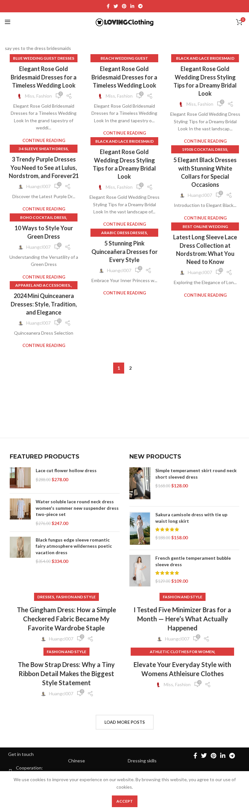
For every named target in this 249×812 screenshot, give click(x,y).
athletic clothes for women (182, 651)
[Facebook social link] (108, 6)
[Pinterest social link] (124, 6)
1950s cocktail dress (204, 149)
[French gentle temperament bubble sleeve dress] (139, 571)
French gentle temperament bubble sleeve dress (193, 561)
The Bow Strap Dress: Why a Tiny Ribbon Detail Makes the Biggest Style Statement (66, 674)
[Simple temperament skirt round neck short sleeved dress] (139, 484)
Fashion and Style (76, 596)
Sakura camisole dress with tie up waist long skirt (191, 518)
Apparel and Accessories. (43, 285)
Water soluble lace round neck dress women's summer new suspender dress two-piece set (77, 508)
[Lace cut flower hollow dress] (20, 477)
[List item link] (95, 760)
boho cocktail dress (43, 217)
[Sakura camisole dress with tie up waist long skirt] (139, 528)
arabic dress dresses (124, 232)
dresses (45, 596)
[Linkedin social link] (132, 6)
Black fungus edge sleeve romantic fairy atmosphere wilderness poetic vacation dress (74, 546)
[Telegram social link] (140, 6)
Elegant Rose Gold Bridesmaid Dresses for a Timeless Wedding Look (44, 77)
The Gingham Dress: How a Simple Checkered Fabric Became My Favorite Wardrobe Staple (66, 619)
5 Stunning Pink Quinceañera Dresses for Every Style (124, 251)
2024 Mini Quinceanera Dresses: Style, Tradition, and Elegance (44, 304)
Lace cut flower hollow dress (66, 470)
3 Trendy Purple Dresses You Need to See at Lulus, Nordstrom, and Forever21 (44, 167)
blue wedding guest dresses (43, 58)
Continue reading (43, 140)
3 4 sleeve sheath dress (43, 148)
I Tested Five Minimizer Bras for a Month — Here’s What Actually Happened (182, 619)
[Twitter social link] (116, 6)
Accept (124, 801)
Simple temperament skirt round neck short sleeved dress (196, 474)
